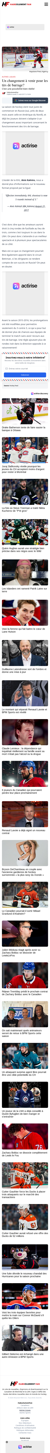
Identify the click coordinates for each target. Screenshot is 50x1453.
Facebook (25, 1440)
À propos (25, 1420)
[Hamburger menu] (46, 4)
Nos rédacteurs (25, 1423)
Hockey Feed (13, 386)
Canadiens (25, 1405)
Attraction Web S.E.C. (20, 1398)
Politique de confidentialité (25, 1428)
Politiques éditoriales (25, 1430)
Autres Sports (25, 1412)
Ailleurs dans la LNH (25, 1408)
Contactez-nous (25, 1433)
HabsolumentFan (12, 92)
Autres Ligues (25, 1410)
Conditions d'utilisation (25, 1425)
